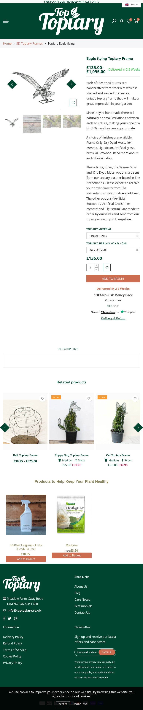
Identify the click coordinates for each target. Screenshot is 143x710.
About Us (81, 586)
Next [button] (71, 84)
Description (68, 349)
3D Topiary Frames (29, 43)
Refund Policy (12, 643)
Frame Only (98, 236)
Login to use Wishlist (107, 267)
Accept (63, 704)
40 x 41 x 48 (98, 250)
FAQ (77, 593)
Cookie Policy (12, 656)
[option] (41, 84)
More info (80, 704)
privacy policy (86, 672)
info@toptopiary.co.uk (24, 610)
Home (7, 43)
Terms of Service (14, 650)
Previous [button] (12, 84)
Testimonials (83, 606)
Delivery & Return (113, 318)
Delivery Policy (13, 637)
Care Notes (82, 599)
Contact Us (82, 612)
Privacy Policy (12, 663)
